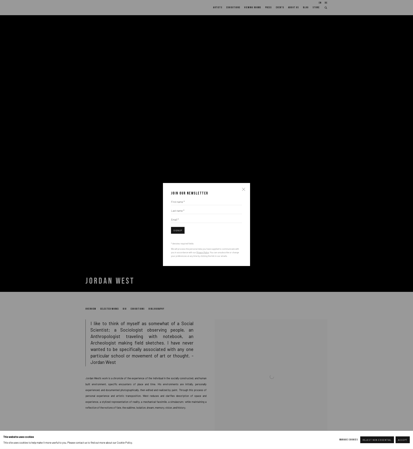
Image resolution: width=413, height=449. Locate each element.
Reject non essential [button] (377, 440)
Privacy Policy (202, 252)
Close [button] (242, 191)
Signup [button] (177, 230)
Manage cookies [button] (348, 439)
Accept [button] (402, 440)
